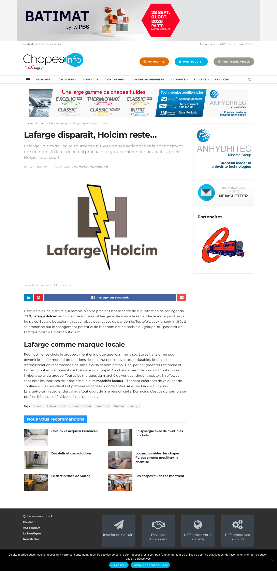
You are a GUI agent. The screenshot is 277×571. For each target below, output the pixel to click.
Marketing (86, 166)
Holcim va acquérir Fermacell (74, 431)
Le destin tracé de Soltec (70, 476)
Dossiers (43, 79)
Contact (29, 522)
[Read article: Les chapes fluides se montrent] (120, 482)
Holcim (119, 406)
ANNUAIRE (156, 61)
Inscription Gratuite (118, 535)
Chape (37, 406)
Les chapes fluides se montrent (159, 476)
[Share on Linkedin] (28, 297)
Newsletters (244, 43)
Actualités (65, 79)
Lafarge (75, 391)
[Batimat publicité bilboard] (138, 20)
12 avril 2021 (62, 166)
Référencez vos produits (237, 537)
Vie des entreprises (148, 79)
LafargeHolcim (57, 406)
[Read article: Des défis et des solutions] (36, 460)
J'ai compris (119, 565)
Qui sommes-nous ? (37, 516)
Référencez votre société (198, 537)
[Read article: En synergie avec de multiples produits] (120, 437)
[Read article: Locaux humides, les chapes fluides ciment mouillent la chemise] (120, 460)
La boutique (207, 43)
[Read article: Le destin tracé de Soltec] (36, 482)
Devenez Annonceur (158, 537)
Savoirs (200, 79)
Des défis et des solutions (71, 453)
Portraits (91, 79)
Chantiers (115, 79)
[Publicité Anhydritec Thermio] (138, 103)
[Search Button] (249, 79)
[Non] (272, 560)
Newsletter (31, 539)
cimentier (102, 406)
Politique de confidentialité (150, 565)
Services (222, 79)
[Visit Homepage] (53, 61)
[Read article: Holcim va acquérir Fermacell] (36, 437)
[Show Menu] (28, 79)
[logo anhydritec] (223, 148)
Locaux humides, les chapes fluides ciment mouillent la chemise (157, 457)
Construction (81, 406)
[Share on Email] (181, 297)
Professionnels (235, 61)
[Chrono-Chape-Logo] (224, 245)
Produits (178, 79)
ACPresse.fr (31, 528)
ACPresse (226, 43)
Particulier (193, 61)
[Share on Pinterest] (38, 297)
